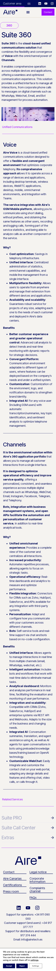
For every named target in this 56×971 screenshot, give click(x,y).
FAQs (33, 897)
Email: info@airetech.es (28, 939)
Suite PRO (12, 818)
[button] (28, 12)
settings (34, 960)
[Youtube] (46, 3)
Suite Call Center (18, 827)
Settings (35, 966)
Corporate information (37, 880)
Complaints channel (37, 889)
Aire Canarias (12, 878)
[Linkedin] (40, 3)
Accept (9, 966)
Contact (8, 872)
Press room (11, 891)
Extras (8, 837)
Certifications (12, 885)
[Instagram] (52, 3)
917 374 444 (28, 935)
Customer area (12, 3)
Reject (22, 966)
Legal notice (38, 872)
